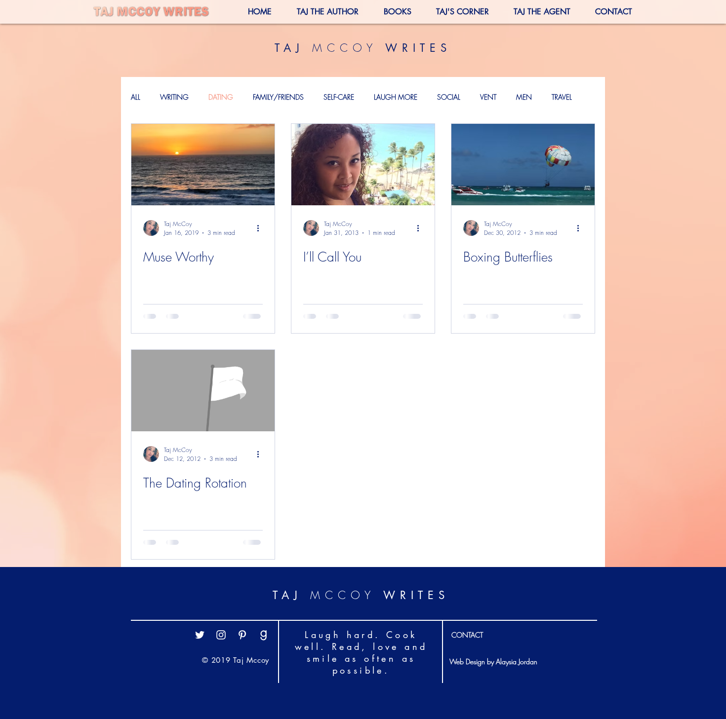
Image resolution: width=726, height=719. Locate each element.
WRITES (414, 48)
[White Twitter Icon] (200, 657)
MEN (524, 97)
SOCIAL (448, 97)
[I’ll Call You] (363, 164)
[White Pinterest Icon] (242, 657)
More (559, 97)
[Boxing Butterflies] (523, 164)
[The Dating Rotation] (203, 390)
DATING (220, 97)
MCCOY (344, 47)
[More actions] (261, 228)
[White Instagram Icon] (221, 657)
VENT (488, 97)
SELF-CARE (338, 97)
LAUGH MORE (395, 97)
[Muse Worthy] (203, 164)
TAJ (294, 48)
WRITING (174, 97)
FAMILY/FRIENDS (278, 97)
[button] (455, 11)
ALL (135, 97)
